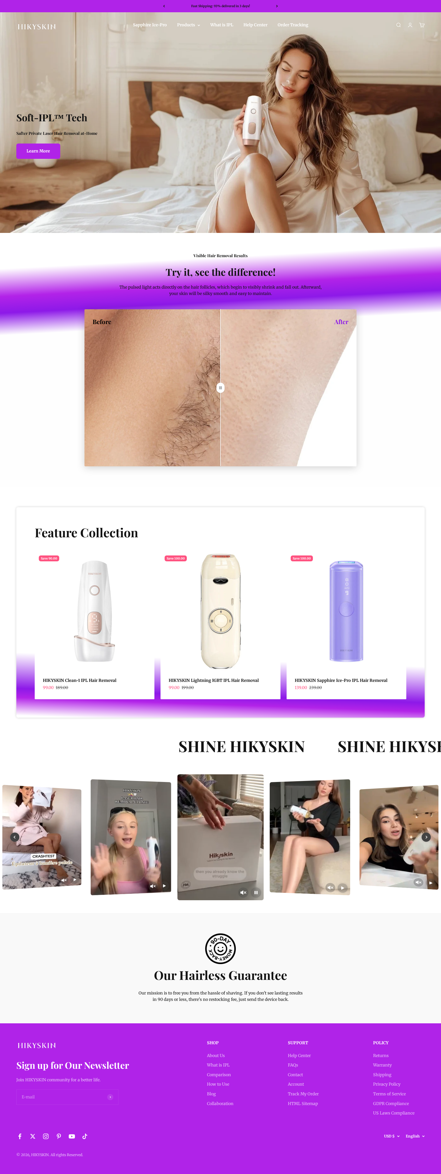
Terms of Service (389, 1093)
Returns (381, 1055)
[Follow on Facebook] (19, 1136)
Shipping (382, 1074)
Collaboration (220, 1103)
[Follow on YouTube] (71, 1136)
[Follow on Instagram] (45, 1136)
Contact (295, 1074)
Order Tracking (293, 25)
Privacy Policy (386, 1084)
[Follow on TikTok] (84, 1136)
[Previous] (164, 6)
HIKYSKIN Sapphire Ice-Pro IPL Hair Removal (341, 680)
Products (186, 25)
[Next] (277, 6)
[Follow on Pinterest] (58, 1136)
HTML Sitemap (303, 1103)
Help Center (255, 25)
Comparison (219, 1074)
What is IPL (221, 25)
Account (296, 1084)
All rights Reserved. (67, 1155)
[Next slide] (426, 837)
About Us (216, 1055)
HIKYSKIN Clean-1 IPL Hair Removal (79, 680)
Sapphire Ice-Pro (150, 25)
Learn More (38, 150)
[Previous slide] (14, 837)
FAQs (293, 1065)
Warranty (382, 1065)
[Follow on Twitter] (32, 1136)
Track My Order (303, 1093)
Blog (211, 1093)
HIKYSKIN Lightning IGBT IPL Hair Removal (214, 680)
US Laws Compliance (393, 1113)
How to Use (218, 1084)
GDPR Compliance (391, 1103)
